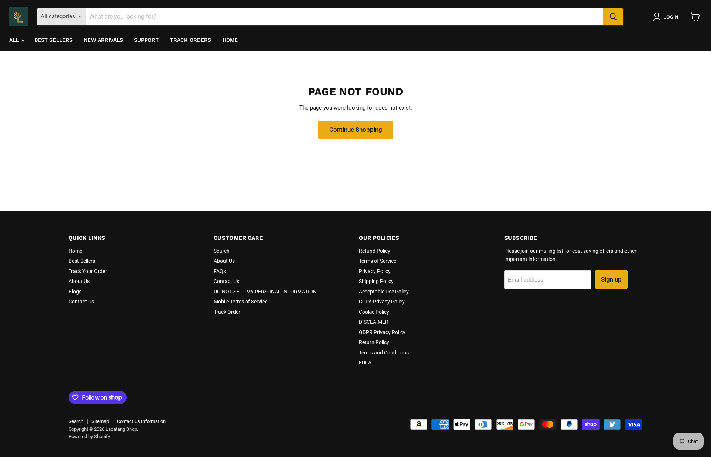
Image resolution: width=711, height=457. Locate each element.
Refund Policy (374, 251)
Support (146, 40)
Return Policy (374, 342)
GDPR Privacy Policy (382, 332)
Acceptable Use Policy (384, 292)
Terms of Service (377, 261)
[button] (667, 16)
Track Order (227, 312)
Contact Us (81, 302)
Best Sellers (53, 40)
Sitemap (100, 421)
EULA (365, 363)
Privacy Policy (375, 271)
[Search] (613, 16)
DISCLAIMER (373, 322)
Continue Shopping (355, 129)
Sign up (611, 279)
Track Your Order (88, 271)
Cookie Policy (374, 312)
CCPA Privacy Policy (382, 302)
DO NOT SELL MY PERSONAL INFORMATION (265, 292)
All (14, 40)
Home (230, 40)
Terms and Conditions (384, 353)
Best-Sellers (82, 261)
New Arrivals (103, 40)
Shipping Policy (376, 281)
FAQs (220, 271)
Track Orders (190, 40)
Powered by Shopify (89, 436)
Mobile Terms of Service (240, 302)
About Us (79, 281)
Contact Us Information (141, 421)
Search (222, 251)
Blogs (75, 292)
